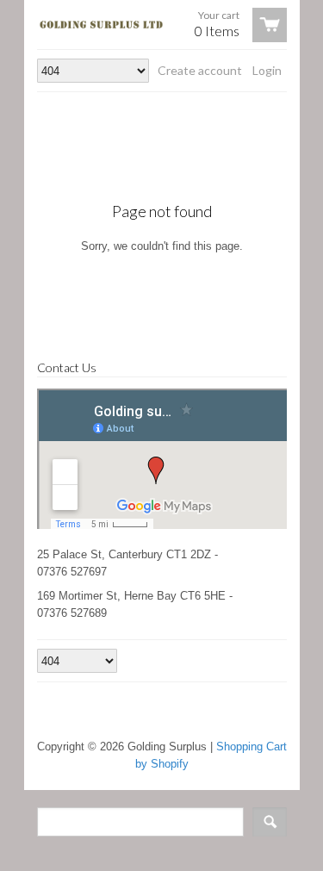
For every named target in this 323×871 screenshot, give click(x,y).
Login (267, 70)
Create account (200, 70)
